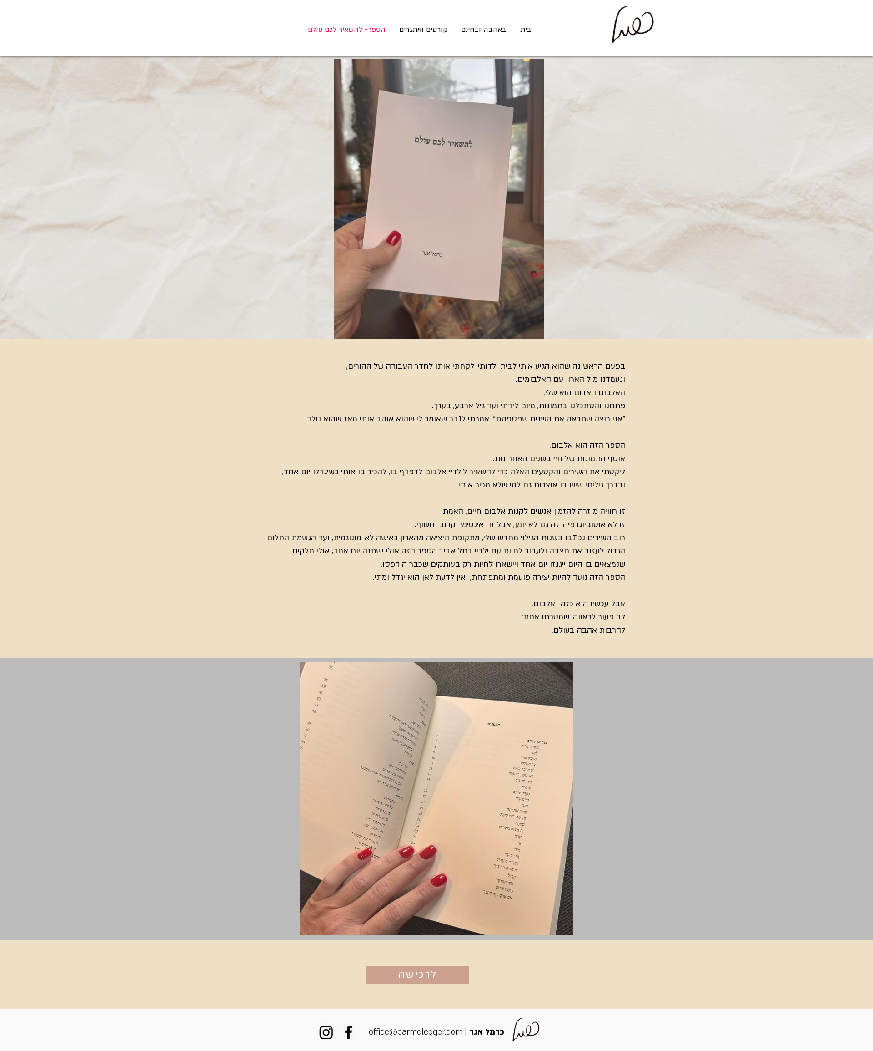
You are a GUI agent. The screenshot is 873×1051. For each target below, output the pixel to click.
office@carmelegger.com (415, 1032)
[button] (483, 30)
